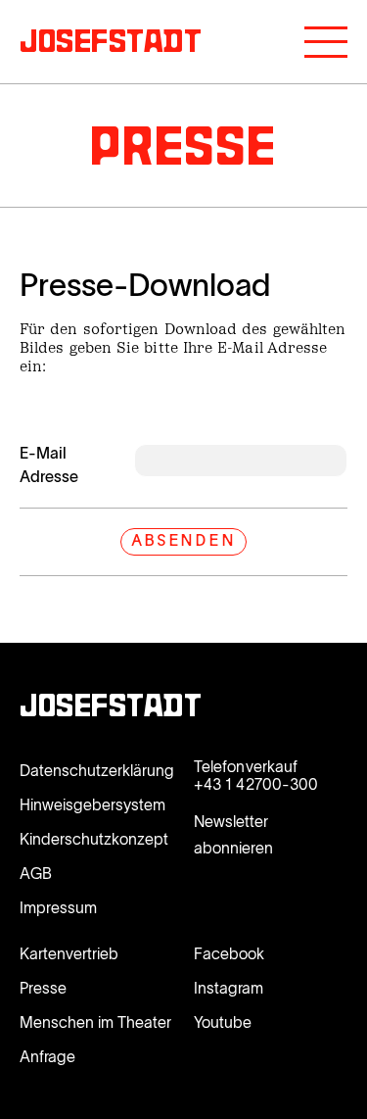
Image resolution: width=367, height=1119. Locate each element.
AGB (36, 873)
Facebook (229, 953)
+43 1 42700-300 (256, 784)
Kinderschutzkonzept (94, 839)
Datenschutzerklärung (97, 770)
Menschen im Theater (95, 1022)
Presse (43, 988)
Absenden (183, 542)
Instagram (228, 988)
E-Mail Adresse (49, 464)
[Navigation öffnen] (325, 42)
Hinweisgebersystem (92, 804)
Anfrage (47, 1056)
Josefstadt (111, 708)
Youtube (223, 1022)
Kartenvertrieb (69, 953)
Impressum (58, 907)
